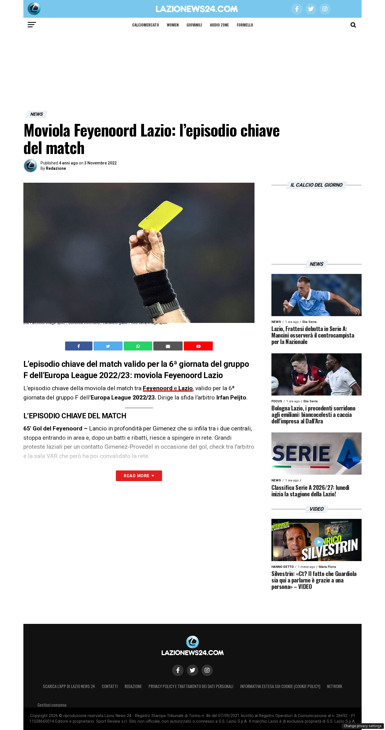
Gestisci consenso (52, 705)
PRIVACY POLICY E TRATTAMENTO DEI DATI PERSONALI (191, 686)
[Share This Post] (139, 346)
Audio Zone (219, 25)
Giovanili (194, 25)
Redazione (56, 168)
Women (173, 25)
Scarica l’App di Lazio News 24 (69, 686)
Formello (245, 25)
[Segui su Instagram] (207, 670)
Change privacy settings (363, 726)
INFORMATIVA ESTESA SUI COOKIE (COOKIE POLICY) (280, 686)
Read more (136, 475)
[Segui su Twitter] (192, 670)
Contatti (110, 686)
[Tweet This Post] (109, 346)
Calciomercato (145, 25)
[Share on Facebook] (79, 346)
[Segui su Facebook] (177, 670)
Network (334, 686)
